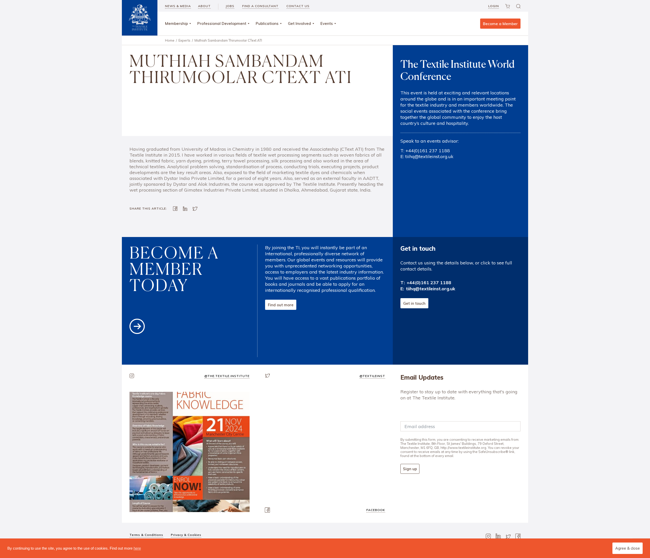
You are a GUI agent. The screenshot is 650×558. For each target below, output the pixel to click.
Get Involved (299, 23)
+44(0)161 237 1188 (427, 151)
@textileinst (372, 376)
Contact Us (298, 6)
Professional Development (221, 23)
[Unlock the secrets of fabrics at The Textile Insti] (189, 452)
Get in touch (414, 303)
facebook (375, 510)
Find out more (281, 304)
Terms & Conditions (146, 535)
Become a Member (500, 23)
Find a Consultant (260, 6)
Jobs (230, 6)
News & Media (178, 6)
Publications (267, 23)
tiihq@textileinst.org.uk (429, 156)
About (204, 6)
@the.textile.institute (227, 376)
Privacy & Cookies (186, 535)
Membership (176, 23)
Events (326, 23)
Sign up (410, 468)
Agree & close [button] (627, 548)
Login (493, 6)
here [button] (137, 548)
